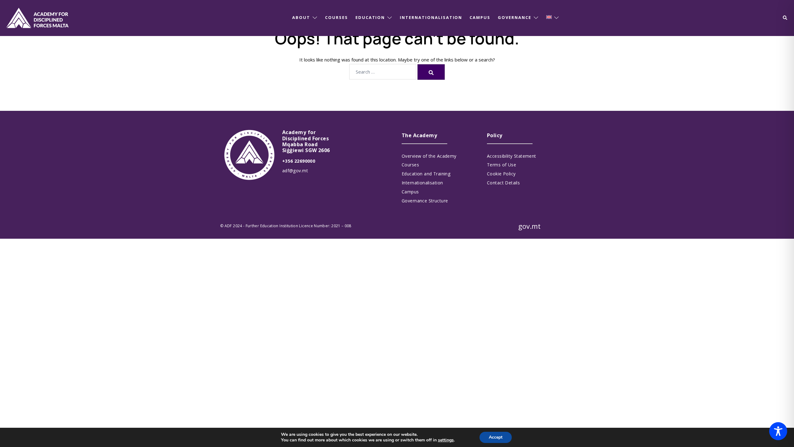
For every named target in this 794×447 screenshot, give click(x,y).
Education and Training (426, 174)
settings (446, 440)
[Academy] (37, 17)
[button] (785, 18)
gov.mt (529, 226)
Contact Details (503, 183)
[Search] (431, 72)
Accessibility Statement (511, 156)
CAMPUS (480, 17)
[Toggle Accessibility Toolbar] (778, 431)
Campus (410, 192)
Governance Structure (425, 201)
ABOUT (301, 17)
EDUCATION (370, 17)
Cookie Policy (501, 174)
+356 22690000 (298, 161)
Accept (495, 437)
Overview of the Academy (429, 156)
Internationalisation (422, 183)
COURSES (336, 17)
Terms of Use (501, 165)
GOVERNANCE (514, 17)
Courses (410, 165)
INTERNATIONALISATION (431, 17)
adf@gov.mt (295, 171)
